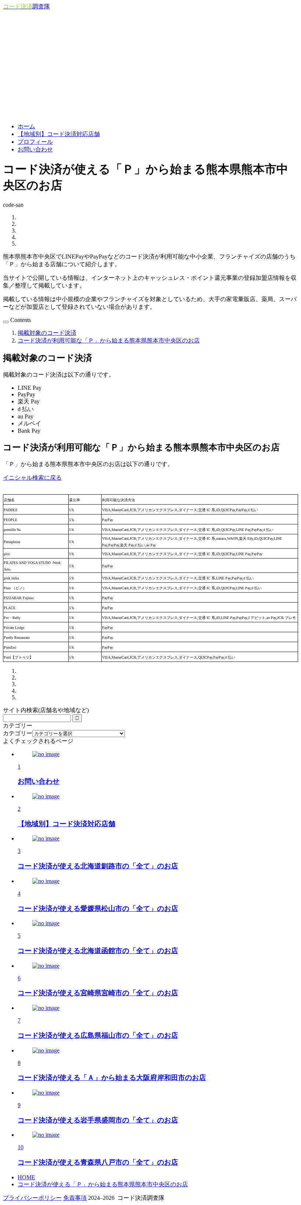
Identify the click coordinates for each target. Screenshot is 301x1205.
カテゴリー (17, 733)
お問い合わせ (35, 149)
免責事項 (75, 1198)
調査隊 (26, 6)
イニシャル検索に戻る (32, 478)
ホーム (26, 126)
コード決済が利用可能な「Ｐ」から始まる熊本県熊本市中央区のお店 (109, 340)
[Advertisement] (150, 65)
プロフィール (35, 142)
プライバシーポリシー (32, 1198)
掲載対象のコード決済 (47, 333)
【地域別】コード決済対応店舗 (59, 134)
